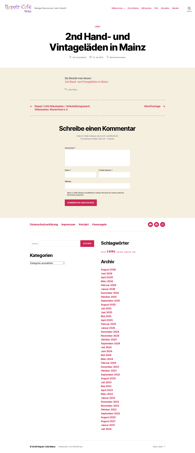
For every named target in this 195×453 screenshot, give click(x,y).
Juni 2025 (106, 312)
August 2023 (108, 378)
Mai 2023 (106, 386)
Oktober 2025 (109, 296)
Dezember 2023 (110, 366)
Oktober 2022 (109, 409)
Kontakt (84, 224)
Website (68, 181)
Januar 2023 (108, 398)
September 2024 (110, 343)
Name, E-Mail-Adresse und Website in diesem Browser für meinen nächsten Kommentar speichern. (95, 194)
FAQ (156, 8)
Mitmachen (147, 8)
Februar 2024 (108, 362)
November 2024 (110, 335)
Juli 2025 (106, 308)
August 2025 (108, 304)
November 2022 (110, 405)
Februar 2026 (108, 285)
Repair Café (127, 252)
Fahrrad (103, 252)
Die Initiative (133, 8)
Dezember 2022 (110, 401)
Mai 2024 (106, 355)
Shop (133, 252)
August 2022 (108, 417)
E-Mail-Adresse (106, 170)
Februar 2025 (108, 324)
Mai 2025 (106, 316)
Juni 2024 (106, 351)
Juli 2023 (106, 382)
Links (97, 26)
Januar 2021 (108, 425)
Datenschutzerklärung (44, 224)
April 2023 (107, 390)
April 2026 (107, 277)
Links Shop (72, 89)
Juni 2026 (106, 273)
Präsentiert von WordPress (70, 446)
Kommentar (70, 148)
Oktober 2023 (109, 370)
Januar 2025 (108, 328)
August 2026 (108, 269)
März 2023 (107, 394)
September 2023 (110, 374)
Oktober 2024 (109, 339)
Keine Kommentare (118, 57)
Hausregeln (99, 224)
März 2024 (107, 359)
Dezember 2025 (110, 293)
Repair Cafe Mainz (46, 446)
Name (68, 170)
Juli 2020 (106, 429)
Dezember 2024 (110, 331)
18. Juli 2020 (98, 57)
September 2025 (110, 300)
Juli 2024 (106, 347)
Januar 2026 (108, 289)
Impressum (68, 224)
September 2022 (110, 413)
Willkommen (117, 8)
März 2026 (107, 281)
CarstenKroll (81, 57)
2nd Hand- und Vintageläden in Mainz (86, 81)
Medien (175, 8)
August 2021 (108, 421)
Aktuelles (165, 8)
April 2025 (107, 320)
